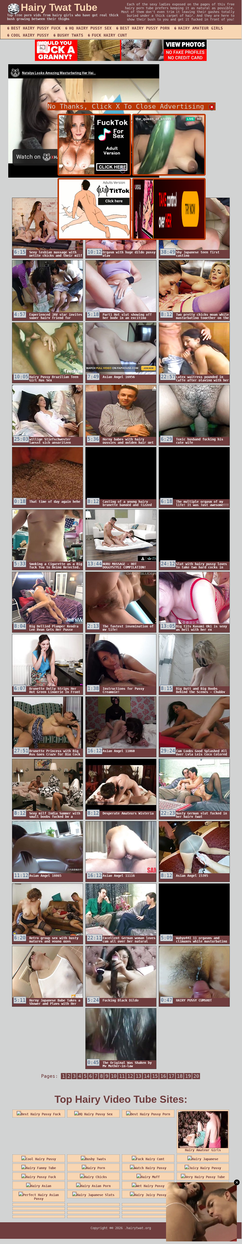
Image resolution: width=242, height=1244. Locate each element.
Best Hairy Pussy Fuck (36, 28)
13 (138, 1076)
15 (155, 1076)
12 (130, 1076)
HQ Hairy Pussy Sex (90, 28)
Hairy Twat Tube (59, 7)
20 (196, 1076)
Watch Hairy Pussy (150, 1168)
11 (122, 1076)
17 (171, 1076)
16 (163, 1076)
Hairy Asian (40, 1186)
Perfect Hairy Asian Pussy (41, 1197)
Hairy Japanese (205, 1159)
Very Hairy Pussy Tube (205, 1177)
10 (114, 1076)
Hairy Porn (95, 1168)
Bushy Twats (70, 35)
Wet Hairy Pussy (150, 1186)
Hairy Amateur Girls (200, 28)
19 (188, 1076)
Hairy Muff (150, 1177)
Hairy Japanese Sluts (95, 1195)
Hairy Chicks (95, 1177)
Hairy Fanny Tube (41, 1168)
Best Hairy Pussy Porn (145, 28)
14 (147, 1076)
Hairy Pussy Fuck (41, 1177)
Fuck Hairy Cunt (109, 35)
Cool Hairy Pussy (30, 35)
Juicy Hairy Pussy (205, 1168)
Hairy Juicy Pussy (150, 1195)
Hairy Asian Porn (95, 1186)
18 (180, 1076)
